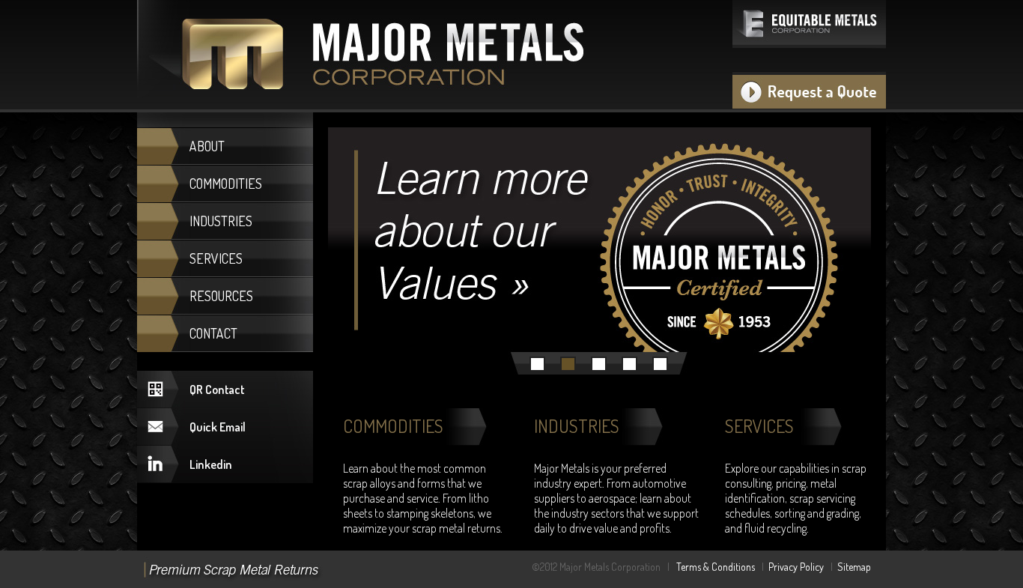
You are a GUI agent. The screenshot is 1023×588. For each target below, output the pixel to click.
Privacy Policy (796, 566)
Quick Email (217, 426)
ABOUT (207, 146)
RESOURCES (221, 296)
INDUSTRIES (220, 221)
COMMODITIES (225, 183)
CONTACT (213, 333)
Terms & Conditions (715, 566)
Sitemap (854, 566)
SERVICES (216, 258)
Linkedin (210, 464)
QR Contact (216, 389)
